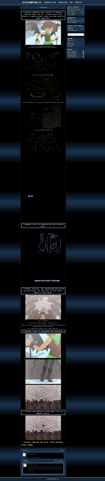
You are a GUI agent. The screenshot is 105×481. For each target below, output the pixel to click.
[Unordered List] (35, 457)
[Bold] (27, 457)
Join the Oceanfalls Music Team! (74, 21)
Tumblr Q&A (70, 43)
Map (71, 2)
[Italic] (29, 457)
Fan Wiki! (70, 46)
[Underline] (30, 457)
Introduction (50, 2)
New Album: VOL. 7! (72, 19)
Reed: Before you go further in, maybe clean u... (74, 8)
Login (62, 450)
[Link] (38, 457)
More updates (72, 14)
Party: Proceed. (72, 13)
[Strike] (32, 457)
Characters (63, 2)
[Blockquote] (37, 457)
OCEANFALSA (70, 29)
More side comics (73, 30)
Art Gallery (71, 40)
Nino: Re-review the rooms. (74, 10)
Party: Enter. (71, 11)
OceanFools (70, 27)
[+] (40, 457)
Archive (78, 2)
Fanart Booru (71, 44)
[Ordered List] (34, 457)
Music (69, 41)
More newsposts (72, 22)
